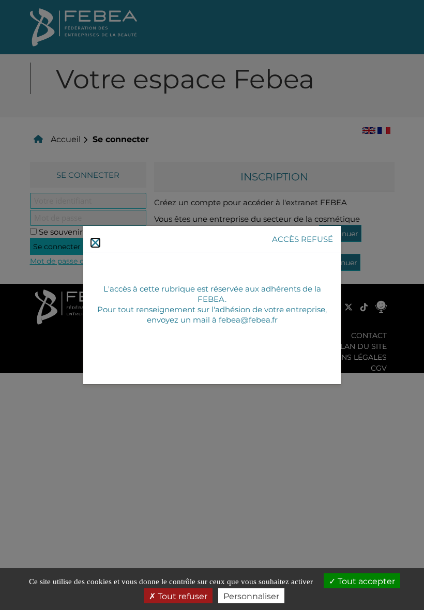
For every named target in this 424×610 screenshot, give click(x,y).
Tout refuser (181, 595)
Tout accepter (365, 580)
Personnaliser (251, 595)
